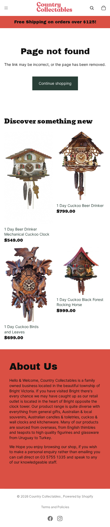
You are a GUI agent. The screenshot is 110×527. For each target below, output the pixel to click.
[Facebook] (50, 518)
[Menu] (6, 8)
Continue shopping (55, 83)
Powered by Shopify (78, 496)
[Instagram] (60, 518)
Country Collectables (45, 496)
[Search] (92, 8)
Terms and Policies (55, 507)
